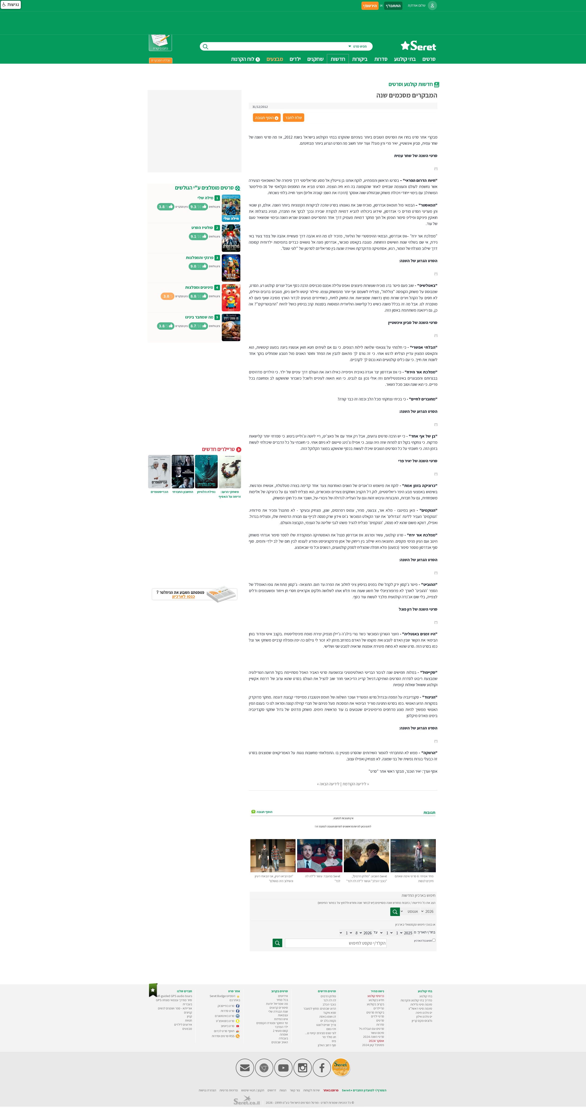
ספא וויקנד (329, 1013)
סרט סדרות (228, 1011)
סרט (323, 1103)
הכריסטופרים (159, 492)
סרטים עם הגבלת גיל (371, 1029)
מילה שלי (205, 197)
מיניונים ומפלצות (199, 287)
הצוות (282, 1090)
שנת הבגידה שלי (278, 1011)
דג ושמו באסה (327, 1016)
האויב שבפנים (279, 1042)
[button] (11, 5)
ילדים (295, 59)
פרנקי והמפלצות (199, 257)
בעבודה (283, 1038)
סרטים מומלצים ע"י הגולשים (205, 187)
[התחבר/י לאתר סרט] (432, 5)
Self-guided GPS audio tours (173, 996)
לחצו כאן (366, 826)
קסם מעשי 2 (280, 1031)
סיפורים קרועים (279, 1008)
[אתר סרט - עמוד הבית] (418, 48)
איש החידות (281, 1019)
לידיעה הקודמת (354, 783)
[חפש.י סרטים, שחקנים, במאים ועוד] (204, 46)
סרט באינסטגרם (225, 1016)
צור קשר (295, 1090)
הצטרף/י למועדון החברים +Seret (364, 1090)
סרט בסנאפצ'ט (225, 1021)
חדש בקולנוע (376, 1000)
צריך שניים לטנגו (326, 1025)
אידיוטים (283, 996)
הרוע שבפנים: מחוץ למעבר (319, 1008)
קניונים (188, 1012)
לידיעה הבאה (329, 783)
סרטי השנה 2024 (373, 1037)
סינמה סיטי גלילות (421, 1004)
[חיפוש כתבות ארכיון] (395, 912)
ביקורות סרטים (375, 1012)
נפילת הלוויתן (206, 492)
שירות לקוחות (311, 1090)
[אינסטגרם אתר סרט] (302, 1076)
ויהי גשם (331, 1029)
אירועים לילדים (183, 1024)
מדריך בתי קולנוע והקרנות (416, 1000)
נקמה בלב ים (328, 1021)
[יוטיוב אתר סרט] (283, 1076)
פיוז (334, 1041)
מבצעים (275, 59)
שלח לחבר (293, 117)
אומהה (284, 1034)
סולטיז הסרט (202, 227)
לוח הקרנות (243, 59)
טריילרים (379, 1008)
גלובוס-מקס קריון (422, 1021)
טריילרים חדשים (219, 449)
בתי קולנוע (425, 996)
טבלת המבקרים (160, 60)
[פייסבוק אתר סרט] (322, 1076)
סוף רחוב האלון (327, 1045)
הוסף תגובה (266, 118)
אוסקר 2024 (376, 1041)
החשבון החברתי (182, 492)
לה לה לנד (329, 1000)
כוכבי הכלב (329, 1004)
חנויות (188, 1020)
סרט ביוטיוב (228, 1026)
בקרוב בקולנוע (375, 1004)
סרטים (380, 1020)
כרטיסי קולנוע (375, 996)
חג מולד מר (329, 1037)
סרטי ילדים (377, 1016)
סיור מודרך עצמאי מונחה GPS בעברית (174, 1002)
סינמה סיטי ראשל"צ (420, 1008)
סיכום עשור (377, 1033)
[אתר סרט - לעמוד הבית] (153, 996)
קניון (189, 1016)
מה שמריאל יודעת (277, 1004)
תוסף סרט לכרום (224, 1031)
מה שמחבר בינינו (199, 317)
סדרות (380, 1024)
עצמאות (283, 1015)
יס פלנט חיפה (424, 1013)
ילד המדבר (281, 1027)
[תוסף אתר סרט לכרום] (264, 1076)
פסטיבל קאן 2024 (373, 1045)
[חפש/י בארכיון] (277, 943)
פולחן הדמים (328, 996)
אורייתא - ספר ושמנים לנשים (175, 1008)
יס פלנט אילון (424, 1016)
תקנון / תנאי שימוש (252, 1090)
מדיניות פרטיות (229, 1090)
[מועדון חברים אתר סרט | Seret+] (245, 1076)
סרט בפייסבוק (226, 1006)
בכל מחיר (282, 1000)
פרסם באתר (331, 1090)
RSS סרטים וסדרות (223, 1036)
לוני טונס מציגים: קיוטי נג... (320, 1033)
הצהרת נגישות (207, 1090)
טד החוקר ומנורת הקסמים (272, 1023)
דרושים (272, 1090)
